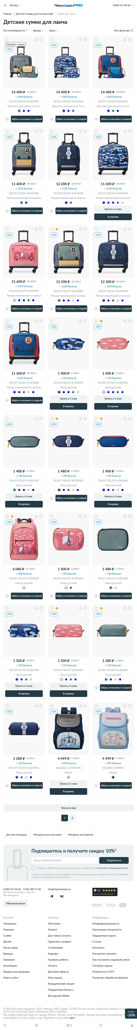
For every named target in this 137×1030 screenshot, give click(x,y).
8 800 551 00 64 (12, 889)
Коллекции (10, 965)
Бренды (8, 953)
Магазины (54, 923)
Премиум (9, 959)
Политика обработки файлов (110, 977)
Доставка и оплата (59, 935)
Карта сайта (10, 977)
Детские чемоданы (16, 834)
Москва (14, 5)
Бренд (37, 30)
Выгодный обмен (58, 995)
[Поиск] (5, 1025)
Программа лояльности (106, 929)
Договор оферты (58, 971)
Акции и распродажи (16, 971)
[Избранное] (101, 1025)
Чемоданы (9, 923)
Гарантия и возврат (59, 941)
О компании (55, 947)
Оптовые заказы (102, 965)
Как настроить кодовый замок (111, 959)
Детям (7, 941)
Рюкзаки (8, 929)
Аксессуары (10, 947)
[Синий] (23, 110)
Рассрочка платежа (104, 953)
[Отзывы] (57, 229)
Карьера (53, 953)
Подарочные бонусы (61, 989)
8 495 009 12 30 (32, 889)
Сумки (7, 935)
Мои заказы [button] (55, 977)
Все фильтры (122, 30)
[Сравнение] (36, 1025)
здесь (72, 1017)
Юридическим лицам (61, 983)
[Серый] (68, 777)
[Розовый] (122, 202)
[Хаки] (21, 202)
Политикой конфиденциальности (112, 868)
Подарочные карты (104, 935)
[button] (132, 1025)
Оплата (52, 965)
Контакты (98, 947)
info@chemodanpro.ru (59, 889)
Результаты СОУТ (103, 971)
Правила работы (58, 959)
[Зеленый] (19, 110)
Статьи (96, 941)
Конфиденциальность (105, 923)
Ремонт (52, 929)
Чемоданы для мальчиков (47, 834)
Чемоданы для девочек (80, 834)
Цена (52, 30)
